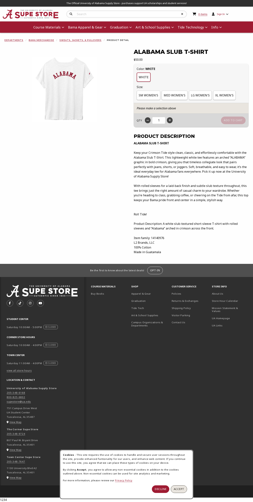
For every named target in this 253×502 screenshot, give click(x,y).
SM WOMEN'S (148, 95)
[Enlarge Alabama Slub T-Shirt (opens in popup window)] (64, 89)
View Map (15, 422)
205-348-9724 (16, 433)
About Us (217, 293)
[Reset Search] (182, 14)
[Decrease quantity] (148, 120)
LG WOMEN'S (200, 95)
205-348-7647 (16, 461)
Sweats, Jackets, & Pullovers (80, 40)
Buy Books (97, 293)
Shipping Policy (181, 308)
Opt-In (155, 270)
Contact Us (178, 322)
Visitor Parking (181, 315)
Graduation (138, 301)
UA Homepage (230, 318)
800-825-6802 (16, 397)
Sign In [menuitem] (221, 14)
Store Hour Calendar (230, 301)
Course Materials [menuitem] (47, 27)
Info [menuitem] (214, 27)
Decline (161, 489)
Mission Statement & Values (225, 309)
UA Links (217, 325)
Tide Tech (137, 308)
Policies (177, 293)
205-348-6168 (16, 392)
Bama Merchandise (41, 40)
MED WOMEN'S (174, 95)
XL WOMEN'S (224, 95)
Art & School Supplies (144, 315)
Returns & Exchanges (185, 301)
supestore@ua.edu (19, 401)
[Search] (71, 14)
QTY (139, 120)
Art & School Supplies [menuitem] (153, 27)
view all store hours (19, 370)
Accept (179, 489)
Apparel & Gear (141, 293)
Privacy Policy (123, 480)
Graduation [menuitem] (119, 27)
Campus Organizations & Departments (150, 324)
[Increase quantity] (170, 120)
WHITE (144, 77)
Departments (13, 40)
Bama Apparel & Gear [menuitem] (85, 27)
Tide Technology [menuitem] (191, 27)
